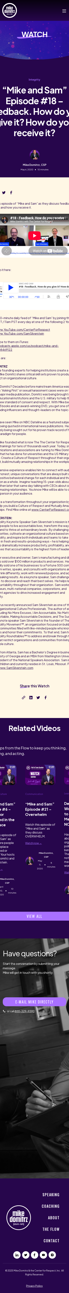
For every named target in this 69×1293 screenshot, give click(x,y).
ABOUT (54, 1217)
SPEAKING (51, 1194)
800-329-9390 (25, 1011)
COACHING (51, 1206)
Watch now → (33, 843)
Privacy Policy (34, 1285)
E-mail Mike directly (34, 1002)
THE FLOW (51, 1229)
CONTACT (52, 1240)
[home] (11, 10)
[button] (62, 10)
